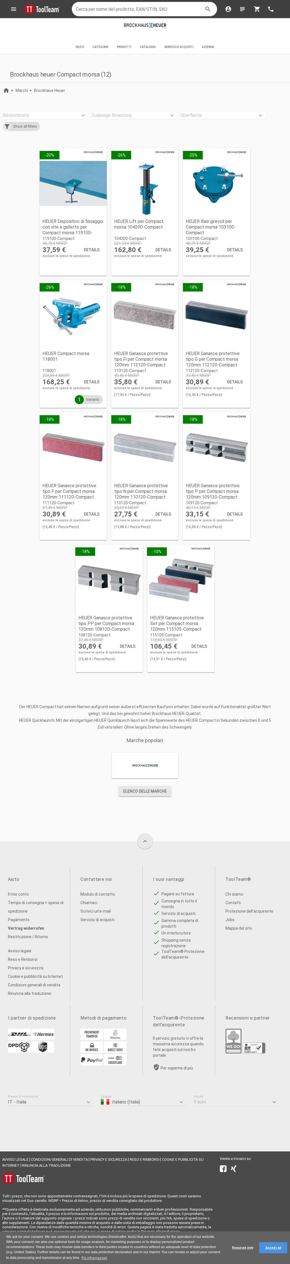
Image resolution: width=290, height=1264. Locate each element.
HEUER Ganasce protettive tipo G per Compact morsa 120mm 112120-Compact (213, 359)
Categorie (100, 46)
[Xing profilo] (233, 1170)
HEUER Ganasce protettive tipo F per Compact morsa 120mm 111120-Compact (69, 491)
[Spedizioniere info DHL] (19, 1038)
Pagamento (18, 919)
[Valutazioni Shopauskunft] (253, 1052)
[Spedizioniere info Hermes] (42, 1038)
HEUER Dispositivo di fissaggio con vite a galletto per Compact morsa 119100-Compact (72, 230)
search (207, 9)
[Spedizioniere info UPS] (42, 1051)
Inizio (80, 46)
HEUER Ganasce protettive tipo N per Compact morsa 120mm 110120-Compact (141, 491)
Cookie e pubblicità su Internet (35, 976)
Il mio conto (18, 894)
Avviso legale (19, 951)
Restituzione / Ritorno (28, 936)
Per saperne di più (177, 1068)
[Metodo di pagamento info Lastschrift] (115, 1051)
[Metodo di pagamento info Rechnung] (91, 1051)
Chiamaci (88, 902)
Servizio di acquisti (97, 919)
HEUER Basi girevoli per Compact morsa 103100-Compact (211, 227)
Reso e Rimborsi (22, 959)
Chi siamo (234, 894)
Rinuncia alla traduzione (29, 993)
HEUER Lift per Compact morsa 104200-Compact (139, 224)
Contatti (233, 902)
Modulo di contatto (97, 894)
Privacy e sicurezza (25, 968)
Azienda (208, 46)
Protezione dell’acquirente (249, 911)
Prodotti (124, 46)
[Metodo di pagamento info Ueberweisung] (91, 1038)
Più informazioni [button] (94, 1258)
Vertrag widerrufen (26, 928)
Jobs (229, 919)
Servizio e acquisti (178, 46)
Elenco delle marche (145, 791)
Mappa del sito (238, 928)
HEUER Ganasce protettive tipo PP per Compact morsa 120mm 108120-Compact (106, 623)
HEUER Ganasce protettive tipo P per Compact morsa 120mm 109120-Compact (213, 491)
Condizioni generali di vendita (34, 985)
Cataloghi (148, 46)
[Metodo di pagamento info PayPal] (91, 1064)
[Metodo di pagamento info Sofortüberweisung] (115, 1038)
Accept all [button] (273, 1248)
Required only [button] (242, 1248)
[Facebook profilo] (223, 1170)
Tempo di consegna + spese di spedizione (35, 906)
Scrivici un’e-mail (95, 911)
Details (91, 250)
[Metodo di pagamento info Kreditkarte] (115, 1064)
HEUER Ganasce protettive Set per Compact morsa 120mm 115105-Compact (177, 623)
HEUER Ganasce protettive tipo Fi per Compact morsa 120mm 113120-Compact (141, 359)
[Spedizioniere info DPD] (19, 1051)
